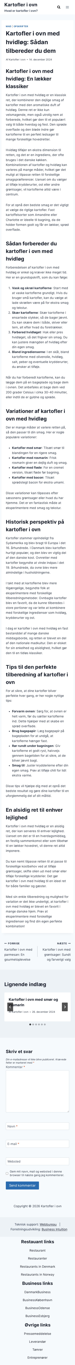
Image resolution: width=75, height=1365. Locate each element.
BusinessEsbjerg (37, 1316)
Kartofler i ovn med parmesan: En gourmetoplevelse (18, 951)
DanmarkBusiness (37, 1292)
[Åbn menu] (67, 7)
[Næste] (65, 1007)
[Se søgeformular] (59, 7)
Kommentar (15, 1067)
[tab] (30, 1024)
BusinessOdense (37, 1308)
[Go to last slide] (10, 1007)
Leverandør (37, 1341)
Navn (12, 1126)
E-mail (13, 1144)
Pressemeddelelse (37, 1334)
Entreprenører (37, 1357)
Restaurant (37, 1250)
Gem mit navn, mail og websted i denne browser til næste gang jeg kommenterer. (37, 1173)
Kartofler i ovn (17, 59)
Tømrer (37, 1349)
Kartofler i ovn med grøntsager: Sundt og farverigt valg (57, 951)
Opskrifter (21, 26)
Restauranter (37, 1258)
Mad (8, 26)
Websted (14, 1161)
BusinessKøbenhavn (37, 1300)
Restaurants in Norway (37, 1274)
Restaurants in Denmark (37, 1266)
